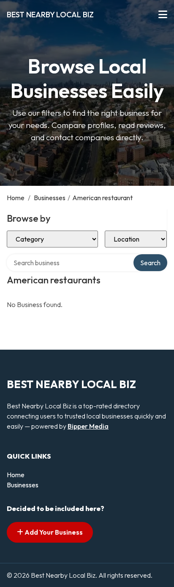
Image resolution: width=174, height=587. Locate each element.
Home (15, 197)
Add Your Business (53, 532)
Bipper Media (88, 426)
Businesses (49, 197)
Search (150, 262)
